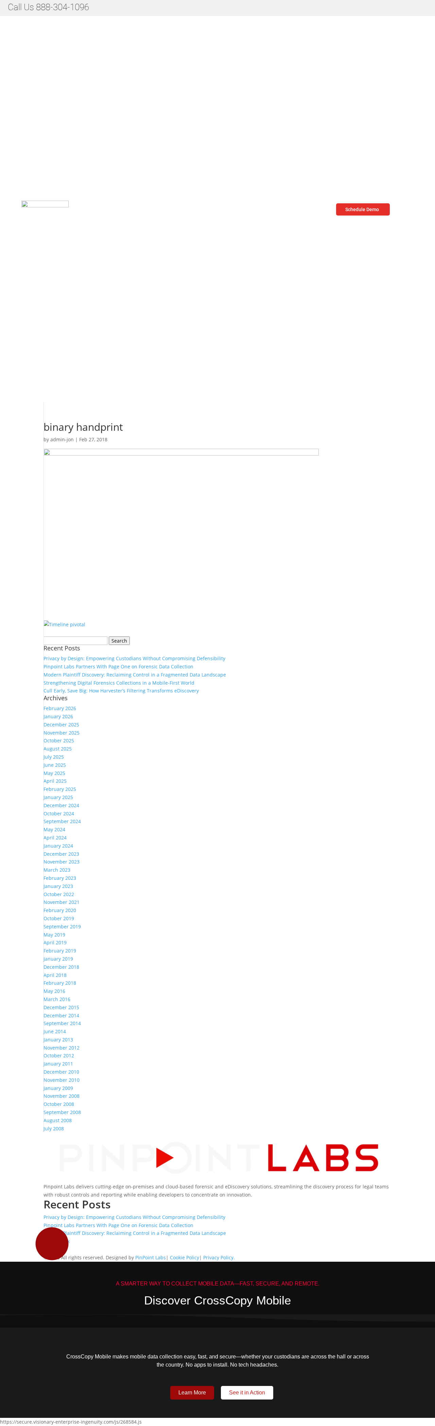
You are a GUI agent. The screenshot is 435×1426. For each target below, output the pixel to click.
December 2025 (61, 724)
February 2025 (60, 789)
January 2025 (58, 797)
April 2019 (55, 942)
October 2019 (59, 918)
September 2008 (62, 1112)
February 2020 (60, 910)
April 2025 (55, 781)
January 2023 (58, 886)
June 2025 (55, 765)
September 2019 (62, 926)
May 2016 (54, 991)
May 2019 (54, 934)
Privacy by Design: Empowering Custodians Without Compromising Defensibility (134, 658)
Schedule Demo (362, 209)
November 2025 (62, 732)
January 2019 (58, 959)
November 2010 (62, 1080)
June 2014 (55, 1031)
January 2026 (58, 716)
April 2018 (55, 975)
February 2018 (60, 983)
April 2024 (55, 837)
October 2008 (59, 1104)
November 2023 (62, 861)
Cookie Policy (184, 1257)
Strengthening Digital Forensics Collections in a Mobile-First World (119, 683)
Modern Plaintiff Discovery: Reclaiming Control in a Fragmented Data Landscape (135, 674)
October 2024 (59, 813)
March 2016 (57, 999)
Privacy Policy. (219, 1257)
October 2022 (59, 894)
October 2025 (59, 740)
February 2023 (60, 878)
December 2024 (61, 805)
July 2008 (54, 1128)
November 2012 (62, 1047)
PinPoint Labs (150, 1257)
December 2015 (61, 1007)
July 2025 (54, 757)
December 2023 (61, 854)
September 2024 (62, 821)
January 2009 (58, 1088)
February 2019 (60, 950)
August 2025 (58, 748)
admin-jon (62, 439)
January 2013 (58, 1039)
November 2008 (62, 1096)
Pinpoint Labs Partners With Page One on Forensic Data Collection (118, 666)
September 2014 (62, 1023)
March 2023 (57, 870)
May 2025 (54, 773)
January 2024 (58, 845)
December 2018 (61, 967)
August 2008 (58, 1120)
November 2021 (62, 902)
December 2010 (61, 1072)
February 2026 (60, 708)
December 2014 (61, 1015)
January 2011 (58, 1063)
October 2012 (59, 1055)
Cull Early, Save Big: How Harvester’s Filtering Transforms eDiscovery (122, 690)
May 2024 (54, 829)
